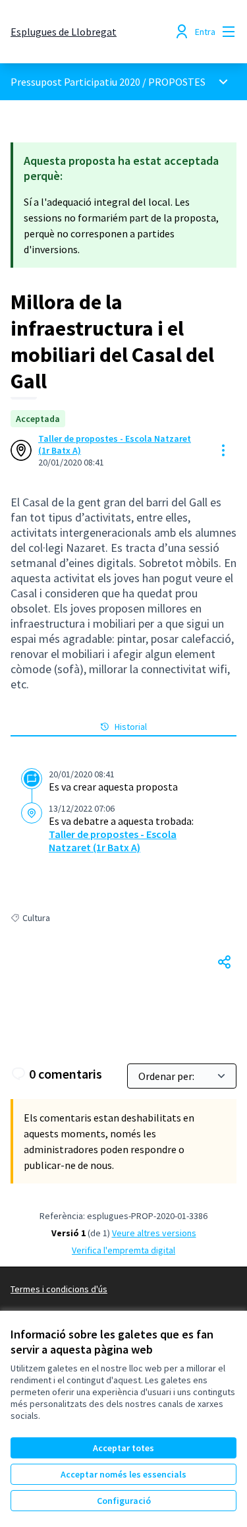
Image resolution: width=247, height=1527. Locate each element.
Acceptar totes (123, 1448)
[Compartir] (224, 962)
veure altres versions (154, 1233)
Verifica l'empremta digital (123, 1250)
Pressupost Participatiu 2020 (75, 81)
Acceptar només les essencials (123, 1474)
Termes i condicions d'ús (59, 1289)
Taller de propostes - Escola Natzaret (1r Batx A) (114, 444)
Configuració (124, 1501)
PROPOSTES (177, 81)
